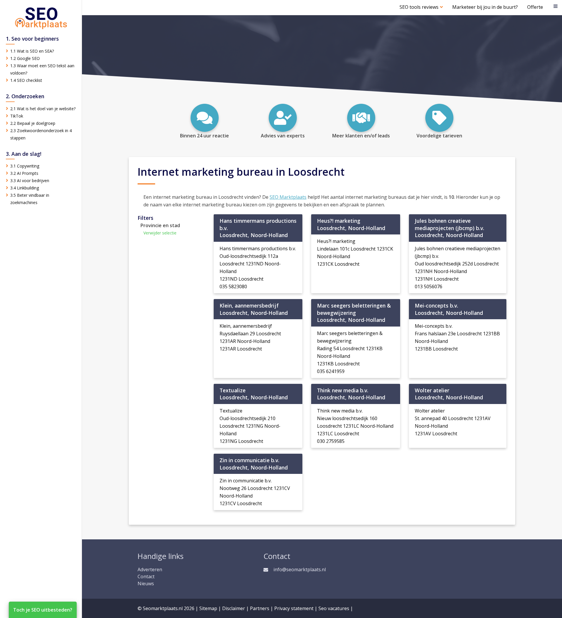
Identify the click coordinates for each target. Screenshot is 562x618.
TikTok (16, 116)
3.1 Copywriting (24, 166)
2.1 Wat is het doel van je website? (43, 108)
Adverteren (150, 569)
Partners (259, 608)
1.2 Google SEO (25, 58)
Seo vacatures (333, 608)
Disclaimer (233, 608)
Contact (146, 576)
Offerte (535, 7)
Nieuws (146, 583)
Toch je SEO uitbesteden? (42, 610)
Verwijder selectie (160, 233)
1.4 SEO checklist (26, 80)
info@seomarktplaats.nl (299, 569)
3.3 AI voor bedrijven (29, 180)
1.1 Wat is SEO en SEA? (32, 51)
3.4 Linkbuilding (24, 188)
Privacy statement (293, 608)
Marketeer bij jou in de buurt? (485, 7)
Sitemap (208, 608)
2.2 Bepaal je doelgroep (32, 123)
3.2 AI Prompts (24, 173)
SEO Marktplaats (288, 197)
